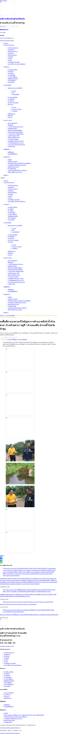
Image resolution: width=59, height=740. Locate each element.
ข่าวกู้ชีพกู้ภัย (11, 99)
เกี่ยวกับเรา (6, 66)
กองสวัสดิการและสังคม (14, 62)
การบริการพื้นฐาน (12, 76)
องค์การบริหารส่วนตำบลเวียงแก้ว (12, 19)
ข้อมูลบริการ (7, 156)
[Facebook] (29, 557)
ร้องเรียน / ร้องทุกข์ (12, 161)
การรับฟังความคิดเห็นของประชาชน (17, 165)
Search (1, 26)
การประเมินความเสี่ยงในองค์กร (16, 133)
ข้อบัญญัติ (10, 125)
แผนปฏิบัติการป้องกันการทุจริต (15, 141)
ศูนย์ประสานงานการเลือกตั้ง (15, 88)
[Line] (29, 562)
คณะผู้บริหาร (11, 49)
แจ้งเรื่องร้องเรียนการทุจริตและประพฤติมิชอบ (19, 163)
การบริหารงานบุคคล (13, 139)
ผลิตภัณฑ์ (10, 115)
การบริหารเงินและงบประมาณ (15, 126)
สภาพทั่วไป (11, 71)
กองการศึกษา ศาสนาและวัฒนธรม (16, 64)
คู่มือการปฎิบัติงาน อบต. (14, 137)
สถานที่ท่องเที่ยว (12, 168)
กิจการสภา (10, 104)
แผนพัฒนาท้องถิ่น (12, 128)
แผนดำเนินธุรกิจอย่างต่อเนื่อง (15, 132)
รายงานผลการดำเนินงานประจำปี (16, 144)
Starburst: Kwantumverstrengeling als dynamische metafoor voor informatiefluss (18, 604)
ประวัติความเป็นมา (12, 69)
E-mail (2, 35)
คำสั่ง (13, 92)
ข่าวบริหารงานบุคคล (13, 102)
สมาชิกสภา (11, 53)
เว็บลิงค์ (10, 159)
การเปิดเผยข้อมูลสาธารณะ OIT (16, 142)
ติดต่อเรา (6, 175)
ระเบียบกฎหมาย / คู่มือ (13, 135)
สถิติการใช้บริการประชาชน (15, 172)
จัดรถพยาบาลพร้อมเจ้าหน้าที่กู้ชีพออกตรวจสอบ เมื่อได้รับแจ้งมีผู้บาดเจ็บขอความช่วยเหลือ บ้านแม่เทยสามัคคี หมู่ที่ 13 (29, 614)
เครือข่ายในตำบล (12, 55)
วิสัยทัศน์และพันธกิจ (13, 78)
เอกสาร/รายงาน (8, 120)
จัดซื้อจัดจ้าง (7, 149)
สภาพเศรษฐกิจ (11, 75)
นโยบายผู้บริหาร (12, 80)
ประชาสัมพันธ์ (7, 85)
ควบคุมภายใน (11, 146)
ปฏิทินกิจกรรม (11, 113)
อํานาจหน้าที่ (11, 82)
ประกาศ (14, 90)
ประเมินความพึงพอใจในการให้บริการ (17, 170)
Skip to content (3, 0)
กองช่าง (10, 60)
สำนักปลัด (10, 56)
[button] (29, 178)
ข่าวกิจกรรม (11, 101)
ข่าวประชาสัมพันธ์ (12, 97)
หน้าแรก (6, 43)
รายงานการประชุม (16, 109)
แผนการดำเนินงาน (12, 123)
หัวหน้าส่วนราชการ (13, 51)
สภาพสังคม (11, 73)
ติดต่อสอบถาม (4, 29)
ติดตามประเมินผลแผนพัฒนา (15, 130)
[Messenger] (29, 560)
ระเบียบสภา (15, 111)
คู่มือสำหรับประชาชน (13, 166)
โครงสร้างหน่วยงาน (9, 45)
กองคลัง (10, 58)
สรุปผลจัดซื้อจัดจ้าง (12, 154)
